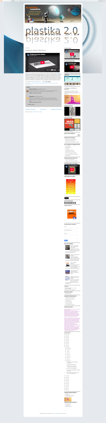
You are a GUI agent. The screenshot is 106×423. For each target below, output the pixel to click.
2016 (67, 377)
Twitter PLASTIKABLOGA (70, 159)
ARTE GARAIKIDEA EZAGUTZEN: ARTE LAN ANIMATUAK (72, 373)
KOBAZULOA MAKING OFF (70, 140)
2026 (67, 334)
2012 (67, 383)
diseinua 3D (47, 83)
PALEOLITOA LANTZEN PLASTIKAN (72, 142)
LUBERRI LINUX (68, 406)
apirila (68, 357)
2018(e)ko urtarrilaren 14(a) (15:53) (35, 102)
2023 (67, 339)
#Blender (58, 73)
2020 (67, 343)
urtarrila (68, 360)
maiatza (68, 356)
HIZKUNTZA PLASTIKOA (70, 151)
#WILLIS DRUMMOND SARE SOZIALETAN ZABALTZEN (74, 246)
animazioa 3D (32, 83)
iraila (68, 352)
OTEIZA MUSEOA (68, 303)
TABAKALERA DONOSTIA (70, 297)
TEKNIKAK (67, 148)
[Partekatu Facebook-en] (49, 81)
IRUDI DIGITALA (68, 147)
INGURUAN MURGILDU (69, 150)
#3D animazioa (28, 73)
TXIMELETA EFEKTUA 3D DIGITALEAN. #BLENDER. (71, 367)
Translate (73, 289)
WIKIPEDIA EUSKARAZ (69, 395)
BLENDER (37, 83)
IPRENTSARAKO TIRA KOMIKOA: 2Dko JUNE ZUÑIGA (74, 277)
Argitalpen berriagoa (30, 109)
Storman (54, 413)
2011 (67, 385)
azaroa (68, 349)
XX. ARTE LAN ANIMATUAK (71, 368)
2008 (67, 389)
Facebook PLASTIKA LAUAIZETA (71, 161)
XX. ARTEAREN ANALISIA (71, 364)
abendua (68, 348)
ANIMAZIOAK (67, 155)
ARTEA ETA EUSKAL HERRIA (70, 152)
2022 (67, 340)
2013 (67, 382)
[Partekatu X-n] (47, 81)
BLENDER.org (67, 405)
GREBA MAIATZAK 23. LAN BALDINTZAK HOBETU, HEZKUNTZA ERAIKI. (74, 272)
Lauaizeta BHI (55, 83)
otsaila (68, 359)
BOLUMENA (42, 83)
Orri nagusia (43, 109)
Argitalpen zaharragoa (56, 109)
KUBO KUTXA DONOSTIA (70, 299)
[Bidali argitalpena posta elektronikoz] (43, 81)
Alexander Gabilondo (33, 89)
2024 (67, 337)
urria (67, 351)
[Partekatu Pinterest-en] (50, 81)
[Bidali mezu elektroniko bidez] (45, 81)
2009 (67, 388)
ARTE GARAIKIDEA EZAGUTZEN (71, 154)
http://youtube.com (68, 396)
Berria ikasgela (68, 403)
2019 (67, 345)
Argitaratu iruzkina (31, 104)
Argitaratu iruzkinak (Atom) (37, 111)
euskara (50, 83)
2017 (67, 375)
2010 (67, 386)
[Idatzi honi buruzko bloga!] (46, 81)
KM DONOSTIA (68, 300)
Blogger (57, 413)
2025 (67, 336)
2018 (67, 346)
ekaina (68, 354)
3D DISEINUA (67, 146)
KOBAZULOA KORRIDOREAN (70, 139)
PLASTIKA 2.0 (28, 84)
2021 (67, 342)
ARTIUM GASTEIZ (68, 301)
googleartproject (68, 293)
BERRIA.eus (67, 394)
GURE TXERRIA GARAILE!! (73, 263)
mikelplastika (31, 96)
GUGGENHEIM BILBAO (69, 304)
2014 (67, 380)
